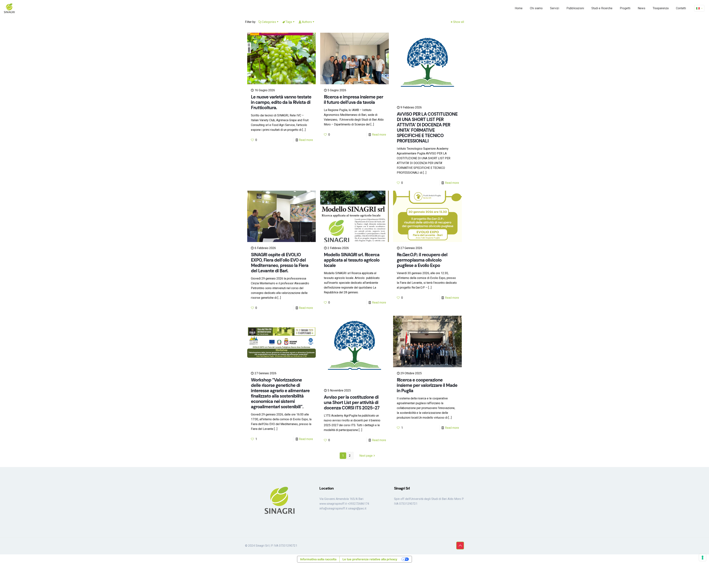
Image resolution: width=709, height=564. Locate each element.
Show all (458, 22)
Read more (306, 140)
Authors (307, 22)
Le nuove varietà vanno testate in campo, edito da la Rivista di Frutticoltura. (281, 102)
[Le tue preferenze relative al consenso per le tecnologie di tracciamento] (702, 557)
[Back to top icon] (460, 545)
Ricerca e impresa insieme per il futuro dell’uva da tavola (353, 99)
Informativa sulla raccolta (318, 559)
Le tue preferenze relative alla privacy (369, 559)
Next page (366, 455)
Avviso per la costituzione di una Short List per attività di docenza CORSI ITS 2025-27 (351, 402)
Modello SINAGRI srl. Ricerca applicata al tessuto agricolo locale (351, 260)
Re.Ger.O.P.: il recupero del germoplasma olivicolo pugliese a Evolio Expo (422, 260)
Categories (269, 22)
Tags (289, 22)
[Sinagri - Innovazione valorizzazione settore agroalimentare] (9, 8)
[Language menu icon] (699, 8)
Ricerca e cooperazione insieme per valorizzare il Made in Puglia (427, 385)
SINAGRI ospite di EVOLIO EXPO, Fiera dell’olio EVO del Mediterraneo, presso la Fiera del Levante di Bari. (279, 263)
